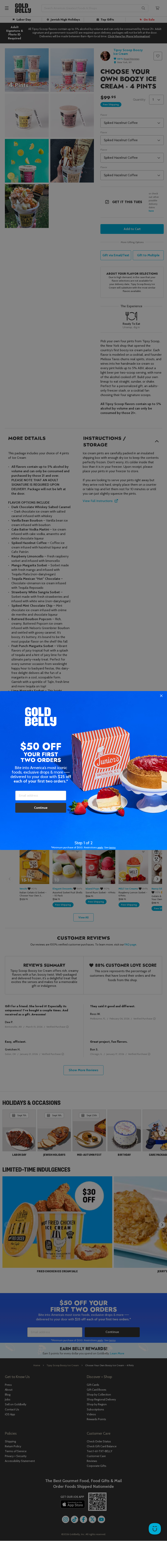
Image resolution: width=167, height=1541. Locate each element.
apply (100, 847)
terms (112, 847)
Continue (40, 808)
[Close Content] (161, 696)
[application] (155, 1529)
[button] (83, 770)
